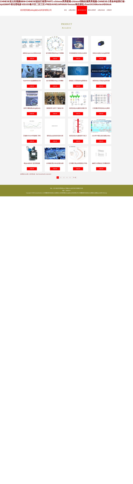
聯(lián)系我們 (92, 10)
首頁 (65, 10)
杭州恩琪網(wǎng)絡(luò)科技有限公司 (36, 10)
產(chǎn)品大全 (82, 10)
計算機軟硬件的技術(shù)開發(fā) (51, 193)
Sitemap (105, 193)
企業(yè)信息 (101, 10)
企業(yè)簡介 (72, 10)
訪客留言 (109, 10)
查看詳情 (32, 58)
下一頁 (74, 177)
